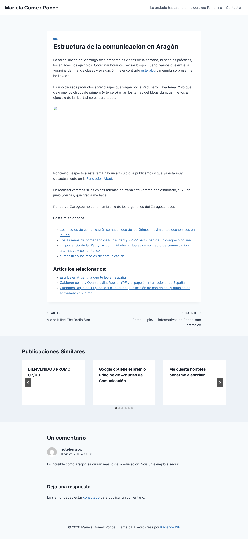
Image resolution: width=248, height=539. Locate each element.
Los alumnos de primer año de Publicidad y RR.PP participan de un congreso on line (125, 240)
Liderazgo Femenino (206, 7)
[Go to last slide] (28, 382)
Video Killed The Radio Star (68, 316)
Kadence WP (170, 527)
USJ (55, 39)
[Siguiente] (220, 382)
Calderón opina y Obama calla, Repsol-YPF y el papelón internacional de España (122, 283)
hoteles (67, 449)
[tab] (116, 408)
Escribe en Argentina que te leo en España (93, 277)
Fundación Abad (99, 179)
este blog (149, 70)
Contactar (233, 7)
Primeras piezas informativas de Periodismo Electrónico (167, 319)
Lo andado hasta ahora (168, 7)
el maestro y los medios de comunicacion (92, 256)
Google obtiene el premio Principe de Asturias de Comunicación (122, 375)
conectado (91, 497)
